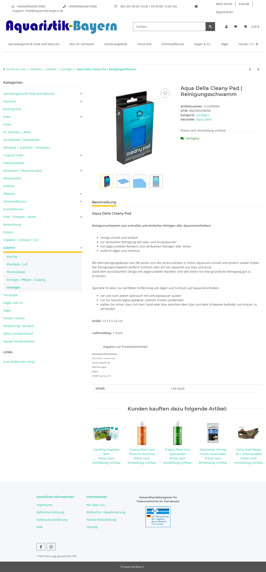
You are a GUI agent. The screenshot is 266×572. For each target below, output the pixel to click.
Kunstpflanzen (13, 209)
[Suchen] (210, 26)
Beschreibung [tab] (104, 202)
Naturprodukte (13, 163)
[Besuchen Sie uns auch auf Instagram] (51, 546)
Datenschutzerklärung (52, 520)
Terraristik (144, 44)
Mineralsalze (12, 178)
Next (255, 442)
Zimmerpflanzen (172, 44)
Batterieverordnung (50, 512)
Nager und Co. (13, 303)
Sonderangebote (115, 44)
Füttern (8, 232)
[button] (226, 26)
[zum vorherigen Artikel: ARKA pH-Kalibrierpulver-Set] (250, 69)
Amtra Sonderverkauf (18, 334)
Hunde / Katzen (249, 44)
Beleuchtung (12, 224)
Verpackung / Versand (18, 326)
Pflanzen (9, 194)
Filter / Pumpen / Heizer (19, 217)
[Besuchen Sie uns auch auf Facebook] (41, 546)
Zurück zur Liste (16, 69)
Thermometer (16, 272)
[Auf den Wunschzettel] (165, 93)
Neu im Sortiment (81, 44)
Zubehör (9, 248)
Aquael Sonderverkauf (18, 341)
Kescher (12, 257)
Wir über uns (95, 505)
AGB (39, 527)
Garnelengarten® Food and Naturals (33, 44)
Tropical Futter (13, 155)
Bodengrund (12, 109)
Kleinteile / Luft (17, 264)
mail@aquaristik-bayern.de (44, 11)
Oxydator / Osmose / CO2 (20, 240)
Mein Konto (224, 4)
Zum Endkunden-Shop (18, 362)
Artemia (8, 186)
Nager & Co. (202, 44)
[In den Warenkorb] (95, 83)
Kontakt (244, 4)
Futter (7, 124)
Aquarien (9, 101)
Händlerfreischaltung (101, 520)
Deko (6, 117)
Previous (98, 442)
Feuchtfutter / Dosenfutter (21, 140)
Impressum (44, 505)
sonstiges (202, 115)
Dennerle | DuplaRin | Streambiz (26, 147)
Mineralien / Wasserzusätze (22, 171)
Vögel (224, 44)
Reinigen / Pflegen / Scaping (26, 280)
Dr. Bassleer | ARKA (17, 132)
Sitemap (92, 527)
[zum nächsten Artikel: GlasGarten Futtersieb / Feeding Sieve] (258, 69)
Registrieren (224, 12)
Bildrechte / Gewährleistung (106, 512)
